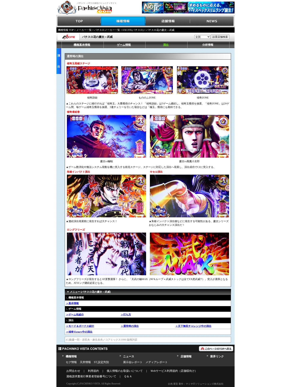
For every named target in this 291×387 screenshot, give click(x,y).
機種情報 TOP (66, 29)
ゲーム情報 (124, 44)
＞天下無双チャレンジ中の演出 (193, 326)
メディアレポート (157, 362)
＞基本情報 (72, 303)
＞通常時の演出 (130, 326)
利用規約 (93, 370)
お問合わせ (73, 370)
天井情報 (85, 362)
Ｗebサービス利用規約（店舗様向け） (173, 370)
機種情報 (123, 21)
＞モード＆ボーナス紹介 (80, 326)
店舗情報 (168, 21)
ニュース (128, 356)
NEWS (212, 21)
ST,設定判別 (101, 362)
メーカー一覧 (84, 29)
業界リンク (217, 356)
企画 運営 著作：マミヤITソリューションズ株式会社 (195, 383)
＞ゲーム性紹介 (75, 314)
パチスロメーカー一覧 (107, 29)
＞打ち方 (126, 314)
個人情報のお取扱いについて (125, 370)
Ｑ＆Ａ (128, 376)
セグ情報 (71, 362)
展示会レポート (133, 362)
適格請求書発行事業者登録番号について (91, 376)
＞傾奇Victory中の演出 (79, 331)
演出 (166, 44)
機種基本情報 (82, 44)
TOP (78, 21)
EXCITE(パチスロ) (133, 29)
